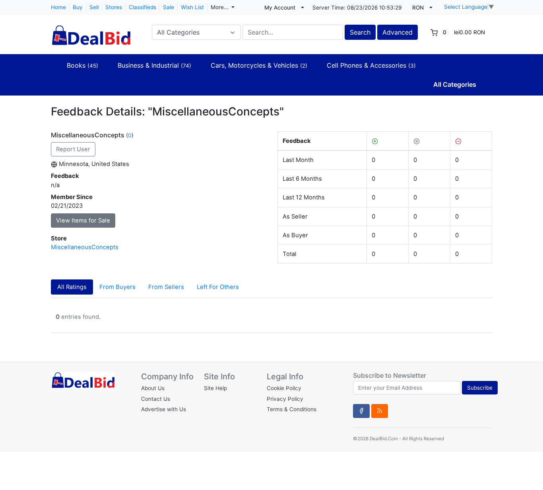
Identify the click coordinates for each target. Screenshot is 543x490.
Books (82, 65)
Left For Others (218, 287)
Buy (78, 7)
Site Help (215, 388)
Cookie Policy (284, 388)
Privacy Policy (285, 399)
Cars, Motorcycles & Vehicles (259, 65)
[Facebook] (361, 411)
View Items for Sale (83, 220)
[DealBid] (90, 31)
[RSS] (379, 411)
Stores (113, 7)
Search (360, 32)
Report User (73, 149)
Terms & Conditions (291, 409)
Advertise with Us (163, 409)
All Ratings (72, 287)
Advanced (397, 32)
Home (58, 7)
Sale (168, 7)
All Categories (454, 84)
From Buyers (117, 287)
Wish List (192, 7)
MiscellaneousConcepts (84, 247)
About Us (153, 388)
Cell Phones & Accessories (371, 65)
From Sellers (166, 287)
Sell (94, 7)
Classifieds (142, 7)
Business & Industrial (154, 65)
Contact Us (155, 399)
